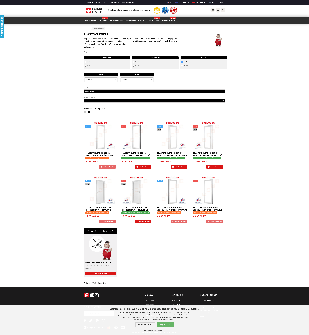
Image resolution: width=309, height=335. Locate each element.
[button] (154, 330)
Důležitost (155, 91)
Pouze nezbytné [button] (145, 325)
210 (137, 66)
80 (88, 62)
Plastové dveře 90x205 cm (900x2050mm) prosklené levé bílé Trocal (207, 155)
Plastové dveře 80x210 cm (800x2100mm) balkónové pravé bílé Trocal (100, 155)
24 (155, 100)
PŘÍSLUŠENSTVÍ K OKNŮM (135, 20)
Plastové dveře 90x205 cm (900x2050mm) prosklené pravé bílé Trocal (172, 155)
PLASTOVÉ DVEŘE (116, 20)
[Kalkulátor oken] (100, 248)
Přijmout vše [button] (165, 325)
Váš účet (218, 10)
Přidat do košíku (107, 167)
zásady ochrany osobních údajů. (163, 320)
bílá (185, 66)
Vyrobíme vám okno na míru (98, 263)
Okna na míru (154, 19)
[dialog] (154, 320)
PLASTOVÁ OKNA (90, 20)
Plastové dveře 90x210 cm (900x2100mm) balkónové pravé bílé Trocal (172, 209)
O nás (201, 304)
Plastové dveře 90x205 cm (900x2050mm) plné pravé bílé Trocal (99, 209)
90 (88, 66)
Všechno (186, 62)
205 (137, 62)
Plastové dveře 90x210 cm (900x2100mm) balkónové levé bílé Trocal (207, 209)
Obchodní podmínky (206, 300)
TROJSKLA (103, 19)
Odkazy (212, 10)
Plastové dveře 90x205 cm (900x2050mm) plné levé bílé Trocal (134, 209)
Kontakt (221, 2)
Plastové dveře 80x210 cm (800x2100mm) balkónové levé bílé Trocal (135, 155)
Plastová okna (177, 300)
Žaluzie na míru (169, 19)
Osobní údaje (150, 300)
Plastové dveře (177, 304)
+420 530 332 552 (114, 2)
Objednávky (149, 304)
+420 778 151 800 (128, 2)
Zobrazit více (89, 47)
